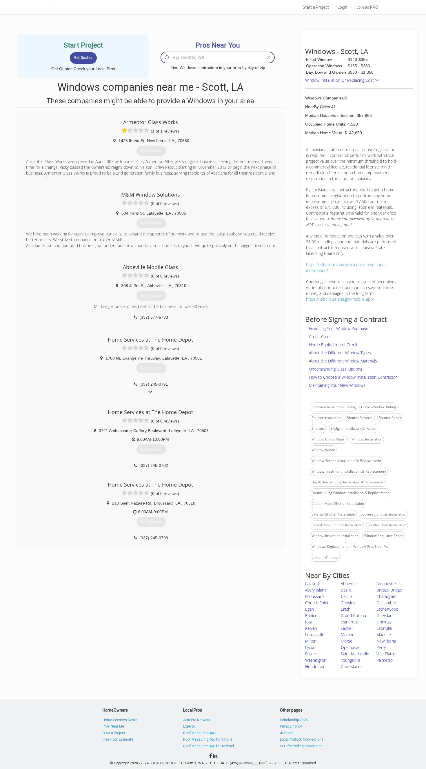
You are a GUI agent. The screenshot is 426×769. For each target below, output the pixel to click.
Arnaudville (386, 583)
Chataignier (386, 596)
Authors (286, 733)
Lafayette (313, 583)
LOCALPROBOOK (80, 7)
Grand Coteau (353, 615)
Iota (308, 622)
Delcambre (386, 602)
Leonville (384, 628)
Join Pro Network (196, 720)
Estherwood (387, 609)
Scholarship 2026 (294, 720)
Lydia (309, 647)
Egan (309, 609)
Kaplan (311, 628)
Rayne (310, 653)
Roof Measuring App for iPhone (207, 739)
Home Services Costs (120, 720)
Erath (345, 609)
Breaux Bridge (389, 590)
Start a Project (316, 7)
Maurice (383, 634)
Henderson (315, 666)
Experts (189, 726)
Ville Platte (385, 653)
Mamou (347, 634)
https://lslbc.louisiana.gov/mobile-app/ (340, 299)
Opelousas (350, 647)
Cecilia (346, 596)
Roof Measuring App (199, 733)
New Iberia (386, 641)
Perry (381, 647)
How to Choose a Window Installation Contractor (353, 377)
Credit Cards (320, 336)
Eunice (311, 615)
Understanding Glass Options (335, 369)
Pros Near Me (113, 726)
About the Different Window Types (340, 353)
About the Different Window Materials (343, 361)
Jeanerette (350, 622)
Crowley (348, 602)
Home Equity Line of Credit (333, 344)
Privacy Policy (291, 726)
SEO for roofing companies (301, 746)
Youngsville (351, 660)
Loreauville (314, 634)
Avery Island (316, 590)
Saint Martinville (355, 653)
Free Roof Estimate (118, 739)
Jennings (384, 622)
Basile (346, 590)
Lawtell (347, 628)
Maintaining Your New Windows (337, 385)
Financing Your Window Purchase (338, 328)
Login (342, 7)
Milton (310, 641)
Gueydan (384, 615)
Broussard (314, 596)
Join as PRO (367, 7)
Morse (346, 641)
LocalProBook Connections (301, 739)
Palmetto (384, 660)
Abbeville (349, 583)
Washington (315, 660)
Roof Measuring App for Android (208, 746)
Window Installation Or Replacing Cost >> (342, 80)
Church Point (317, 602)
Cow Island (351, 666)
